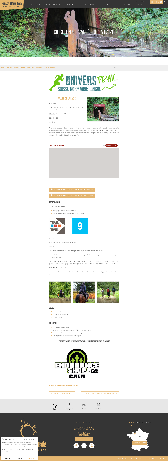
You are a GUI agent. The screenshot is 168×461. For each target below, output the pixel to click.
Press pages (150, 459)
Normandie (139, 422)
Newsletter (122, 459)
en (164, 2)
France (131, 422)
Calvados (148, 422)
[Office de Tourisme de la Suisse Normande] (12, 5)
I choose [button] (19, 458)
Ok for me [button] (31, 458)
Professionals (136, 459)
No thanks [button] (7, 458)
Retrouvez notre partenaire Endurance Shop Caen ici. (64, 386)
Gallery (162, 459)
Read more (5, 454)
